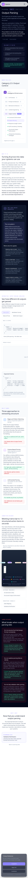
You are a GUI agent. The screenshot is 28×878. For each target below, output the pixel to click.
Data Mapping (7, 603)
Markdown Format (16, 312)
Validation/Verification (9, 606)
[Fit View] (5, 572)
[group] (2, 563)
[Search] (22, 4)
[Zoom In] (5, 567)
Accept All (14, 864)
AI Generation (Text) (9, 592)
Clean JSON (6, 312)
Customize (14, 871)
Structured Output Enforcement (12, 595)
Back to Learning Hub (14, 744)
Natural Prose (6, 316)
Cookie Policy (18, 874)
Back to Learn (7, 10)
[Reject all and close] (24, 856)
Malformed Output (17, 316)
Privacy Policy (10, 874)
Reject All (14, 867)
